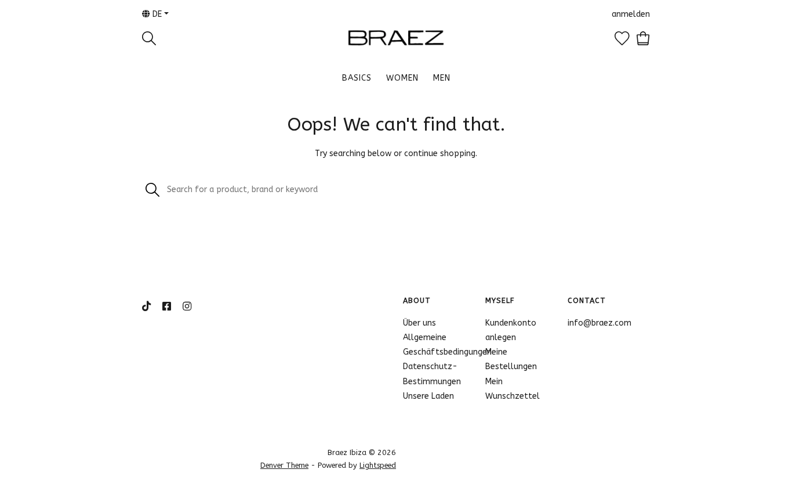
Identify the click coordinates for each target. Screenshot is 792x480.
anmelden (631, 14)
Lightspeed (377, 465)
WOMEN (402, 78)
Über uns (419, 323)
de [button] (156, 14)
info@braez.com (599, 323)
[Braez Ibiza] (396, 38)
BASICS (357, 78)
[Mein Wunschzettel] (622, 38)
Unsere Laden (428, 396)
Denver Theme (284, 465)
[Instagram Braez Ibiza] (187, 307)
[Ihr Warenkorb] (643, 38)
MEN (442, 78)
